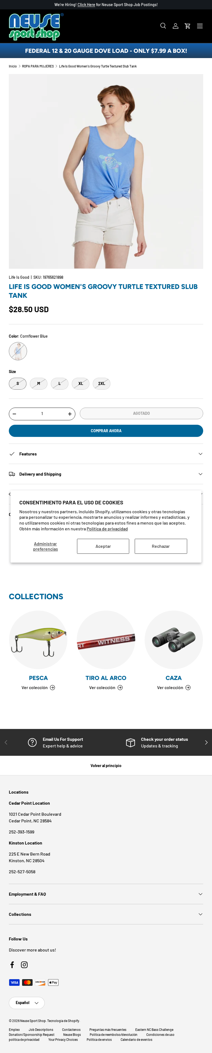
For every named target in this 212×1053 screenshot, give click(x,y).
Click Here (86, 4)
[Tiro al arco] (106, 640)
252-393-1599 (21, 831)
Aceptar (103, 546)
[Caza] (174, 640)
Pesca (38, 677)
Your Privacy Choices (63, 1039)
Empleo (14, 1029)
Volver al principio (106, 765)
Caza (174, 677)
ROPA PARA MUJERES (38, 66)
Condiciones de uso (160, 1034)
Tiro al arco (106, 677)
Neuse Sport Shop (33, 1021)
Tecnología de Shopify (63, 1021)
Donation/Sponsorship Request (31, 1034)
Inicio (13, 66)
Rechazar (161, 546)
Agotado (141, 413)
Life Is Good (19, 277)
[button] (188, 26)
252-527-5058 (22, 871)
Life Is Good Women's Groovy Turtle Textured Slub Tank (98, 66)
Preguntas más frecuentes (107, 1029)
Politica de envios (99, 1039)
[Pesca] (38, 640)
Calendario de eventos (136, 1039)
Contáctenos (71, 1029)
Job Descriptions (41, 1029)
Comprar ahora (106, 430)
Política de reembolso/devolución (113, 1034)
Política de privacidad (107, 528)
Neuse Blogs (72, 1034)
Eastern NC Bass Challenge (154, 1029)
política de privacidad (24, 1039)
